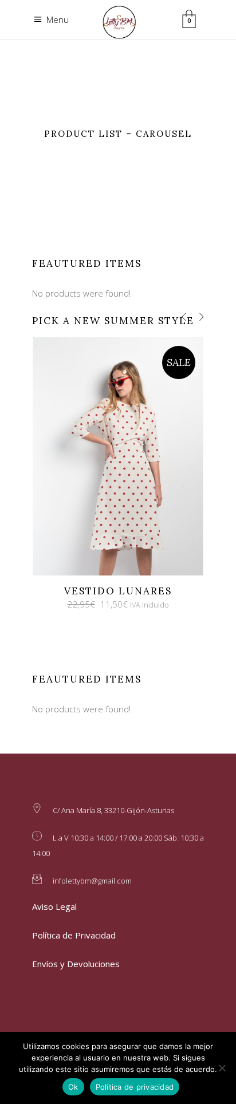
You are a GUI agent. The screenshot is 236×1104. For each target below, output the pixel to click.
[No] (221, 1068)
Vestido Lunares (118, 591)
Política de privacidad (135, 1086)
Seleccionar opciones (107, 456)
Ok (73, 1086)
